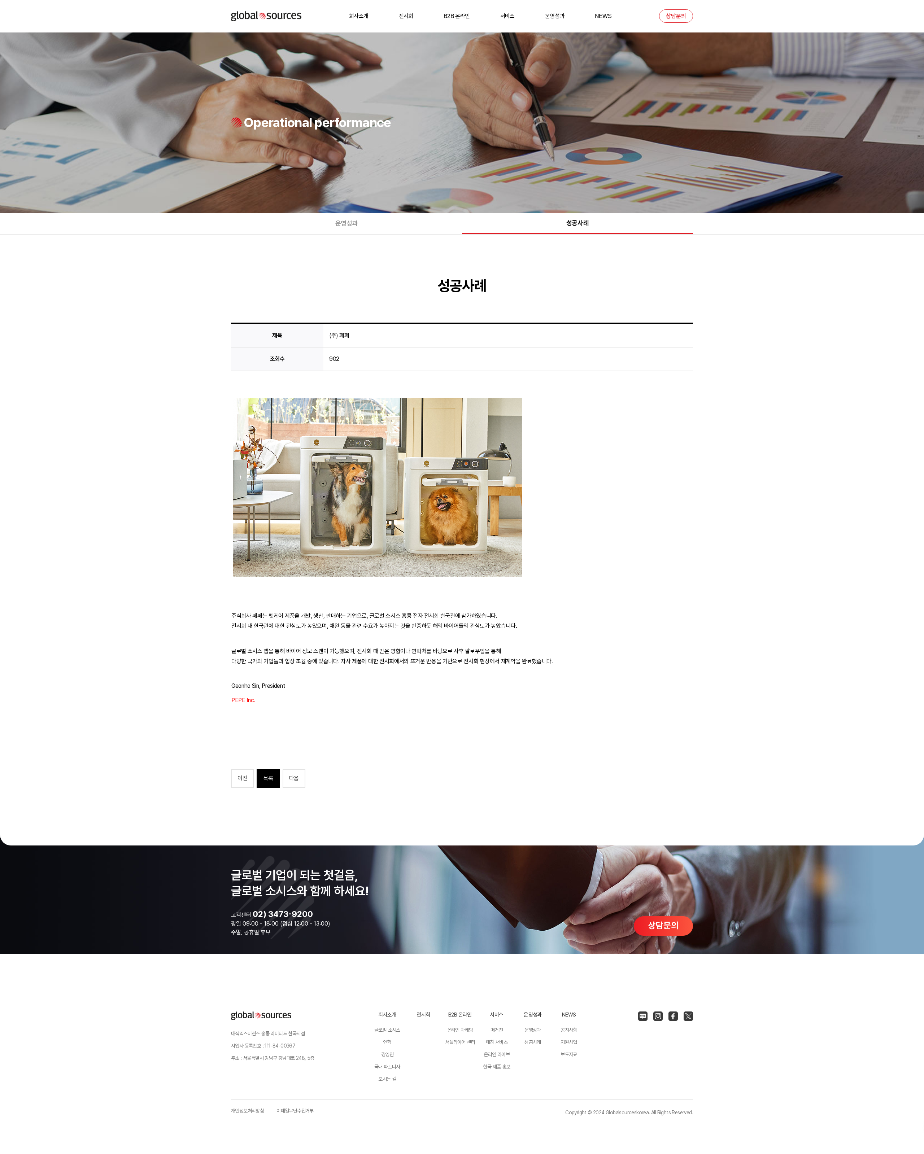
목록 (268, 778)
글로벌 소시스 (387, 1029)
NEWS (603, 16)
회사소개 (359, 16)
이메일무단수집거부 (295, 1111)
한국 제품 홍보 (496, 1066)
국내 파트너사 (387, 1066)
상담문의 (676, 16)
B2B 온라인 (457, 16)
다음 (294, 778)
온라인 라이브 (497, 1054)
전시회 (406, 16)
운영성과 (555, 16)
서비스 (507, 16)
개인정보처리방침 (247, 1111)
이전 (242, 778)
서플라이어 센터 (460, 1042)
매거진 (497, 1029)
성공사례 (577, 223)
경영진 (387, 1054)
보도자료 (569, 1054)
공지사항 (569, 1029)
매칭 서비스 (496, 1042)
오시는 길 (387, 1078)
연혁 (387, 1042)
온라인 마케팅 (460, 1029)
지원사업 (569, 1042)
